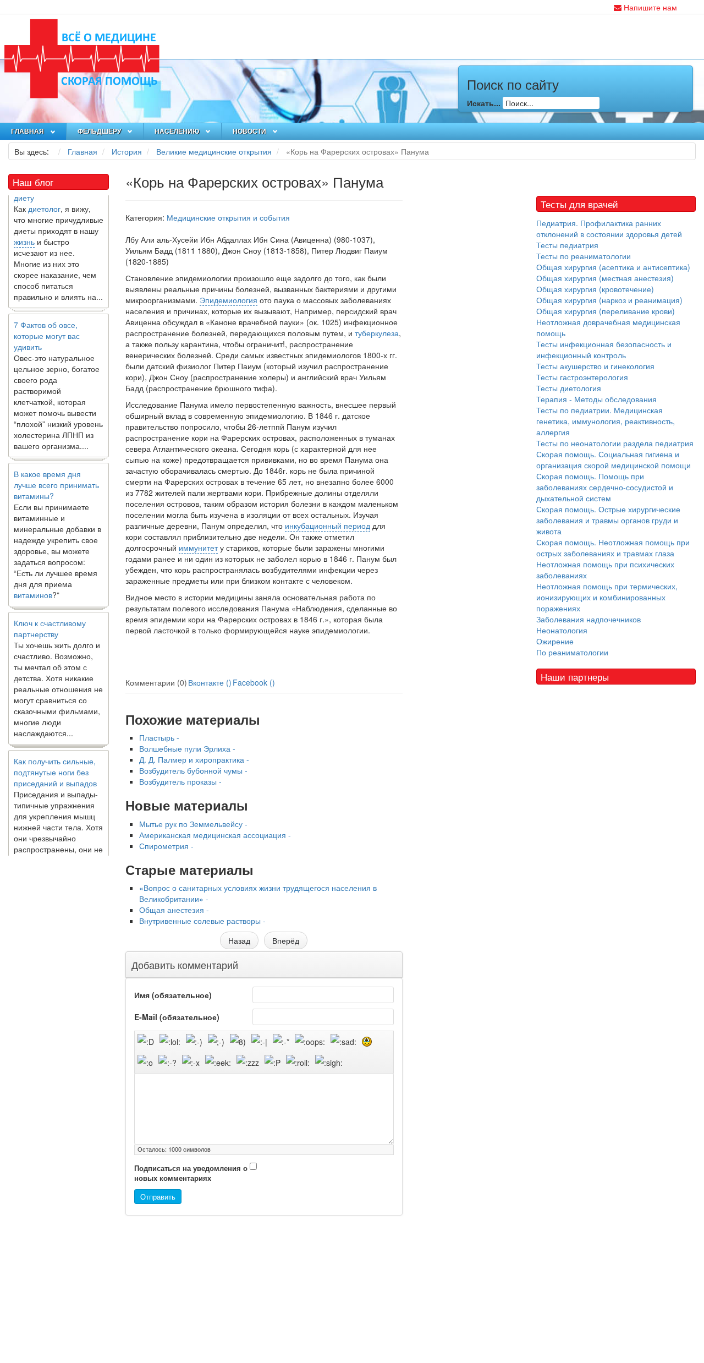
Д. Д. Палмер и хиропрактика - (194, 759)
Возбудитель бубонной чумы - (193, 770)
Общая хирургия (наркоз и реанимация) (609, 299)
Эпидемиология (228, 299)
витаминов (33, 581)
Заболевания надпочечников (588, 619)
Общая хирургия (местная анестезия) (605, 277)
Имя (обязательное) (173, 994)
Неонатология (561, 630)
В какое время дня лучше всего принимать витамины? (56, 471)
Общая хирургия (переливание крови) (605, 310)
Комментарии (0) (156, 682)
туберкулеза (377, 332)
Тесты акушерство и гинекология (595, 365)
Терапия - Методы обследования (596, 398)
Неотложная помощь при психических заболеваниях (605, 570)
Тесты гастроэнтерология (582, 376)
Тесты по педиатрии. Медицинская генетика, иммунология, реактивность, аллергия (605, 420)
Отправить (157, 1196)
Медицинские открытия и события (228, 217)
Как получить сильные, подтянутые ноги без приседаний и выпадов (55, 758)
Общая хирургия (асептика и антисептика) (613, 266)
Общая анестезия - (174, 909)
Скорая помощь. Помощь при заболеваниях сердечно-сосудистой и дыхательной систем (604, 486)
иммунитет (198, 547)
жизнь (24, 228)
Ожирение (555, 641)
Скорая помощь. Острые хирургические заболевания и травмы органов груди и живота (608, 520)
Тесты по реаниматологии (583, 255)
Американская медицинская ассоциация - (215, 834)
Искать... (484, 102)
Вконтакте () (210, 682)
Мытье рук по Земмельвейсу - (193, 823)
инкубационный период (327, 525)
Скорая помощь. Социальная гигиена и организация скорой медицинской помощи (613, 459)
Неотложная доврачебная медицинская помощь (608, 327)
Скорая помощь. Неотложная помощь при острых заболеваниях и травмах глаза (613, 548)
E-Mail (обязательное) (176, 1016)
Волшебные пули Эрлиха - (187, 748)
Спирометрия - (166, 845)
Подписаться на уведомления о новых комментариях (191, 1173)
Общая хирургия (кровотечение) (595, 288)
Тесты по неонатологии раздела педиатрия (615, 442)
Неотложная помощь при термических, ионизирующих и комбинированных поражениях (607, 597)
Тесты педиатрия (567, 244)
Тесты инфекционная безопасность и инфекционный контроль (604, 349)
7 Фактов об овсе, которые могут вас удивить (47, 322)
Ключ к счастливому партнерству (50, 615)
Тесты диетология (568, 387)
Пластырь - (159, 737)
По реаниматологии (572, 652)
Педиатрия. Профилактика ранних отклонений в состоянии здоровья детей (609, 228)
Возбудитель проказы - (180, 781)
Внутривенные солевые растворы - (202, 920)
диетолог (44, 195)
